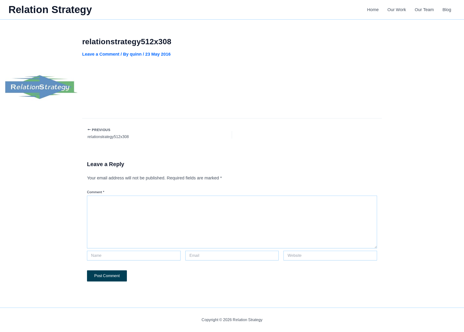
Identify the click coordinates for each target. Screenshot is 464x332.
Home (373, 9)
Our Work (396, 9)
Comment (95, 192)
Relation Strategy (50, 9)
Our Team (424, 9)
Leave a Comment (100, 54)
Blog (446, 9)
